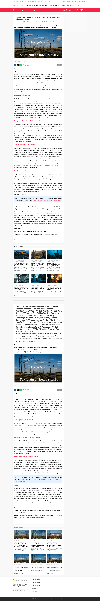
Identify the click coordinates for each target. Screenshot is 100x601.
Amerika (32, 260)
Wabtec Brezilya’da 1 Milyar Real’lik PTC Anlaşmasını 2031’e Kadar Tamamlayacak (38, 264)
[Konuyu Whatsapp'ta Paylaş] (20, 65)
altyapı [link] (50, 234)
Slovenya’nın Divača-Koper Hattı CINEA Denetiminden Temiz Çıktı (38, 10)
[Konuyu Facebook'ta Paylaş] (15, 65)
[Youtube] (82, 1)
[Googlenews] (86, 1)
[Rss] (84, 1)
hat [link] (59, 103)
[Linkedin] (80, 1)
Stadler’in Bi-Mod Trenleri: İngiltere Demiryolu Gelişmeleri (47, 200)
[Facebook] (75, 1)
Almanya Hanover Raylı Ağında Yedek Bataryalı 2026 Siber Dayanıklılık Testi (38, 288)
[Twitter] (78, 1)
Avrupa (15, 260)
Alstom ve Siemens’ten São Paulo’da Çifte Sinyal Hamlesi (38, 568)
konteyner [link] (42, 105)
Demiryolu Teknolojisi (24, 21)
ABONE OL (27, 65)
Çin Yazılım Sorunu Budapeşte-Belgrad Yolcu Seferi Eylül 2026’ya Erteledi (54, 264)
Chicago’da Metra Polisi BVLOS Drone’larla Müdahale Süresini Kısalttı (54, 545)
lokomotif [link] (20, 517)
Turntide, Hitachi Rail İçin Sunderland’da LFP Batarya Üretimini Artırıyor (21, 288)
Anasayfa (17, 21)
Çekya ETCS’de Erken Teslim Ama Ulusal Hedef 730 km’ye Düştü (21, 264)
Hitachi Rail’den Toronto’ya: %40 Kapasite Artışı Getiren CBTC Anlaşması (54, 288)
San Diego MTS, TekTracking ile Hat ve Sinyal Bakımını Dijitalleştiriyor (21, 569)
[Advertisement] (76, 22)
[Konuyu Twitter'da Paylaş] (18, 65)
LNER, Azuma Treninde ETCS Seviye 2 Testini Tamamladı (54, 568)
